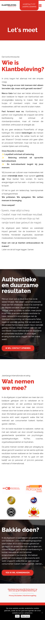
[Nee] (42, 613)
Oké (17, 616)
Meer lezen (25, 616)
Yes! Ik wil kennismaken (18, 573)
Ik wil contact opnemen (18, 348)
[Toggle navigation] (40, 5)
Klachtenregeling (29, 595)
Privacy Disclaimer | (16, 595)
